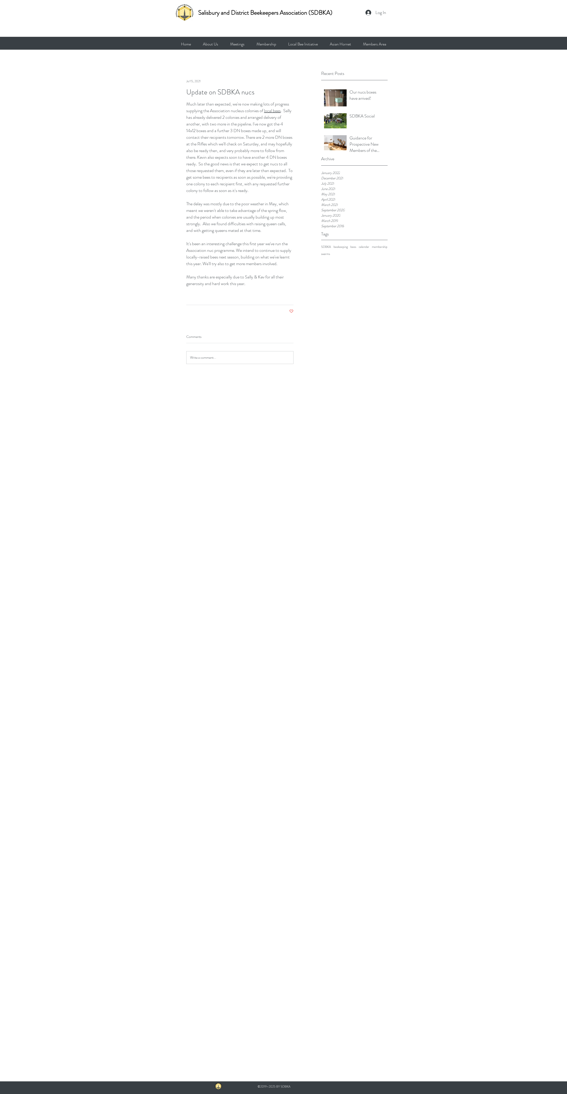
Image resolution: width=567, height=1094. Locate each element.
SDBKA (326, 247)
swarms (325, 254)
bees (353, 247)
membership (379, 247)
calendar (364, 247)
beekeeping (341, 247)
